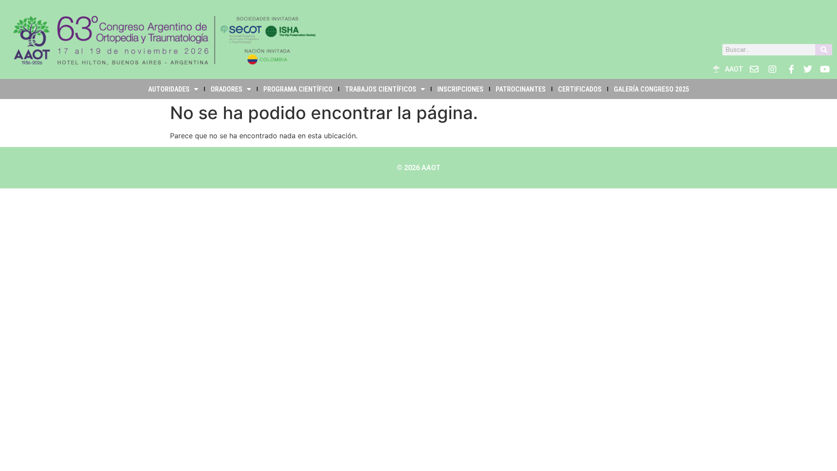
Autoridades (169, 89)
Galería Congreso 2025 (651, 89)
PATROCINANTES (521, 89)
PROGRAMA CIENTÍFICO (298, 89)
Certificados (580, 89)
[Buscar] (823, 49)
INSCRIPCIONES (460, 89)
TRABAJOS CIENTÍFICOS (380, 89)
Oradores (226, 89)
